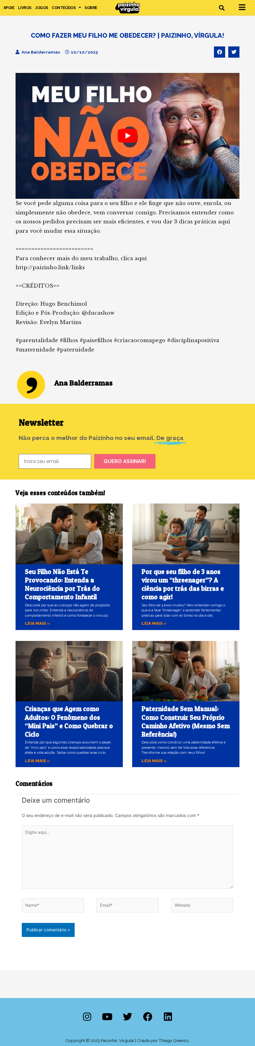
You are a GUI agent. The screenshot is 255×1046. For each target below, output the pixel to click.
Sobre (91, 7)
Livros (24, 7)
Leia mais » (37, 623)
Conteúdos (64, 7)
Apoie (8, 7)
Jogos (41, 7)
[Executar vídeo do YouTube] (127, 136)
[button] (222, 7)
